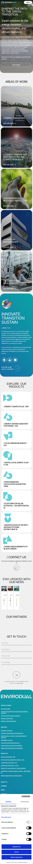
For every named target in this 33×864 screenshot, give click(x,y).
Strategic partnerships (7, 718)
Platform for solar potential (8, 768)
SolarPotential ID (21, 768)
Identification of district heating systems (12, 771)
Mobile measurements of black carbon (11, 775)
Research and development (8, 721)
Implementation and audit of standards (11, 745)
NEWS (3, 790)
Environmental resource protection (10, 715)
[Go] (17, 368)
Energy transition (5, 709)
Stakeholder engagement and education (12, 748)
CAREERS (4, 786)
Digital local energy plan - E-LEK (9, 765)
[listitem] (16, 401)
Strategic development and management (12, 733)
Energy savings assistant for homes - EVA (12, 759)
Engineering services (6, 730)
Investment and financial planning (10, 743)
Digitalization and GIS (7, 740)
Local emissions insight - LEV (9, 762)
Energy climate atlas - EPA (8, 757)
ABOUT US (4, 782)
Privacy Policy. (20, 683)
